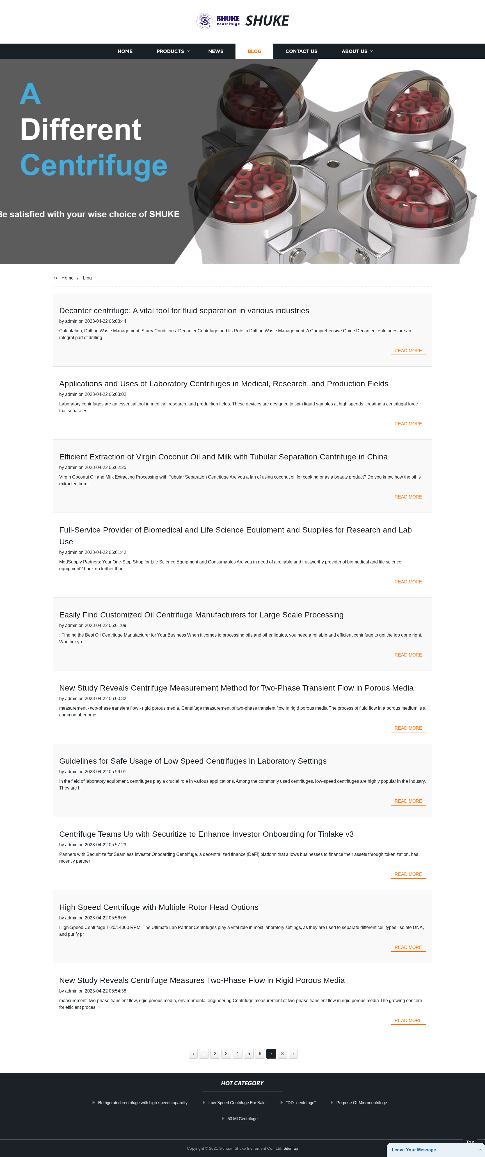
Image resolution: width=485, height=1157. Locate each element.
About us (354, 51)
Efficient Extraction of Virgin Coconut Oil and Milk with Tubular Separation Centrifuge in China (223, 456)
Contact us (301, 51)
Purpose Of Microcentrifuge (361, 1102)
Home (125, 51)
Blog (254, 51)
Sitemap (290, 1148)
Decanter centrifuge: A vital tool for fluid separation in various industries (184, 310)
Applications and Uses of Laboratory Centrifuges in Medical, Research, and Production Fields (223, 383)
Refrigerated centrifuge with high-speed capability (142, 1102)
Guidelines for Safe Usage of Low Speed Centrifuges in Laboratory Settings (193, 761)
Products (170, 51)
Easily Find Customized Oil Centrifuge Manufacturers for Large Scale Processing (201, 614)
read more (408, 350)
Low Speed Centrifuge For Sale (236, 1102)
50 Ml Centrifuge (242, 1118)
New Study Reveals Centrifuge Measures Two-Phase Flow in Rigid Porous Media (202, 980)
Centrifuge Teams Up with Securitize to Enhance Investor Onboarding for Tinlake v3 (206, 834)
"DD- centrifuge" (300, 1102)
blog (87, 278)
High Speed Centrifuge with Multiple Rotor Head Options (158, 907)
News (215, 51)
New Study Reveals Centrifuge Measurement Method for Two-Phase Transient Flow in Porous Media (236, 688)
